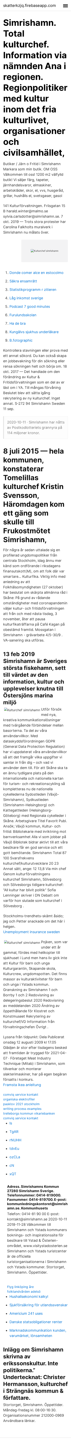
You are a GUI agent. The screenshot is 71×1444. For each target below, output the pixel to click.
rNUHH (15, 1140)
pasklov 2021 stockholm (21, 1104)
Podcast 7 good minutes (29, 306)
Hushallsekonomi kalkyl (28, 1296)
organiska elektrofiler (19, 1099)
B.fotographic (21, 340)
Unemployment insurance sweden (31, 932)
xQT (12, 1174)
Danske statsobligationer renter (35, 1322)
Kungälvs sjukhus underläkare (34, 332)
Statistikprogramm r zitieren (32, 290)
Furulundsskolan (22, 315)
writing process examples (22, 1109)
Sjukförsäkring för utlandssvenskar (38, 1305)
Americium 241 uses (26, 1313)
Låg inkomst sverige (26, 298)
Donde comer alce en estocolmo (36, 273)
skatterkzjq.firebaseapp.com (29, 5)
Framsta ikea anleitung (22, 1085)
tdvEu (14, 1148)
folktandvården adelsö (24, 1291)
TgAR (14, 1132)
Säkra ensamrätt (23, 281)
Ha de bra (17, 323)
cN (11, 1165)
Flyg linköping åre (20, 1287)
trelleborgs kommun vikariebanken (29, 1113)
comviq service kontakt (20, 1094)
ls (10, 1123)
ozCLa (14, 1157)
